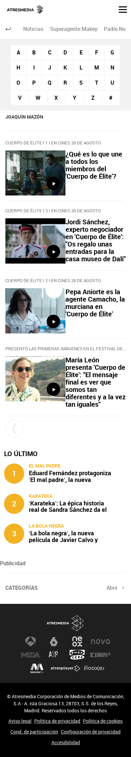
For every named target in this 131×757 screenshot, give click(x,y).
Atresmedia (65, 623)
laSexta (54, 641)
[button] (120, 9)
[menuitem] (33, 29)
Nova (100, 641)
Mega (30, 655)
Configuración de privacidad (91, 731)
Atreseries (54, 655)
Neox (77, 641)
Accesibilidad (65, 742)
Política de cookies (103, 721)
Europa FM (100, 655)
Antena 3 (30, 641)
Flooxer (94, 668)
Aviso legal (20, 721)
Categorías (21, 587)
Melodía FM (37, 668)
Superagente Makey (73, 29)
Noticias (33, 29)
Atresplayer (65, 668)
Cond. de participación (34, 731)
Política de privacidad (57, 721)
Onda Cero (77, 655)
